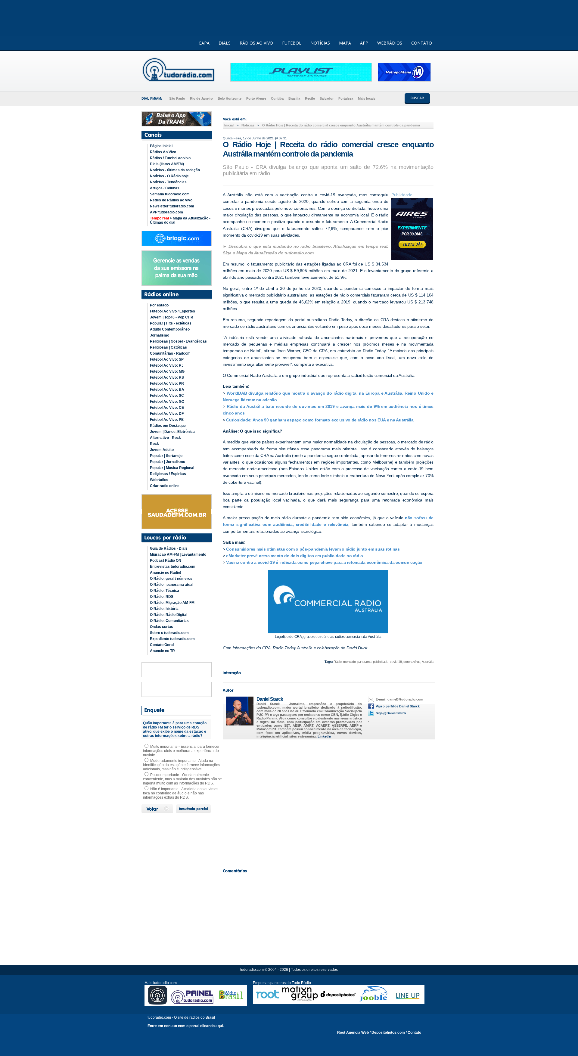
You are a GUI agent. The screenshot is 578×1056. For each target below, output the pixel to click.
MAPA (345, 43)
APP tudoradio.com (166, 212)
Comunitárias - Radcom (170, 353)
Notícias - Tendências (168, 182)
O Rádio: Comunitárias (169, 621)
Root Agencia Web (353, 1032)
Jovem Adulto (162, 450)
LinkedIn (324, 736)
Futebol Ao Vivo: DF (167, 414)
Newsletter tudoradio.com (172, 206)
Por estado (159, 305)
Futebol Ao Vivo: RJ (167, 365)
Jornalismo (159, 335)
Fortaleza (345, 98)
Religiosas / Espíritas (168, 474)
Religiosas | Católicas (168, 347)
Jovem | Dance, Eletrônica (172, 432)
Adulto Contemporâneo (170, 329)
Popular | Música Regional (172, 468)
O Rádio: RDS (161, 597)
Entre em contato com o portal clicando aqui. (186, 1026)
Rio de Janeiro (201, 98)
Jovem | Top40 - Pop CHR (171, 317)
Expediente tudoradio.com (172, 639)
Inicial (229, 125)
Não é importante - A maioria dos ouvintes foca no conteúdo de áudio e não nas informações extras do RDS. (180, 793)
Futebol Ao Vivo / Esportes (172, 311)
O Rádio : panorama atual (171, 584)
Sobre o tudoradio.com (169, 633)
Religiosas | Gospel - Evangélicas (178, 341)
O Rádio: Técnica (164, 591)
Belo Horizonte (229, 98)
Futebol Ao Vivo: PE (167, 420)
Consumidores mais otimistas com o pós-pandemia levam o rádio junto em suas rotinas (312, 549)
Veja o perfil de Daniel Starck (398, 706)
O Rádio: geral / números (171, 578)
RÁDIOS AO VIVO (256, 43)
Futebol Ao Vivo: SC (167, 395)
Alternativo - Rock (165, 438)
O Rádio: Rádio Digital (168, 615)
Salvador (327, 98)
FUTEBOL (291, 43)
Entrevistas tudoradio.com (172, 566)
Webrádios (159, 480)
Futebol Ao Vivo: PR (167, 383)
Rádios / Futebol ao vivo (170, 158)
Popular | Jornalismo (167, 462)
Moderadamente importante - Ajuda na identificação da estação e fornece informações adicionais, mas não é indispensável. (181, 765)
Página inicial (161, 146)
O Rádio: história (164, 609)
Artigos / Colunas (164, 188)
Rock (154, 444)
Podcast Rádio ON (165, 560)
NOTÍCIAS (320, 43)
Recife (310, 98)
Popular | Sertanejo (166, 456)
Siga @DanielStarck (391, 713)
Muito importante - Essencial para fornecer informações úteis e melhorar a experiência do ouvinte (181, 750)
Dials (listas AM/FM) (167, 164)
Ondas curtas (161, 627)
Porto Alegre (256, 98)
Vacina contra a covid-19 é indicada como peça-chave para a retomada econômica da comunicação (324, 562)
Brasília (294, 98)
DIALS (225, 43)
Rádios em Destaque (168, 426)
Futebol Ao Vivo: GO (167, 401)
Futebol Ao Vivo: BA (167, 389)
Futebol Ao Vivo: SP (167, 359)
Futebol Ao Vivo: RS (167, 377)
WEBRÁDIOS (389, 43)
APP (364, 43)
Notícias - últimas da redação (175, 170)
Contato (414, 1032)
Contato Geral (162, 645)
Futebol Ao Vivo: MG (167, 371)
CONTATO (421, 43)
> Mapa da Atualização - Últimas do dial (180, 220)
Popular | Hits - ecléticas (170, 323)
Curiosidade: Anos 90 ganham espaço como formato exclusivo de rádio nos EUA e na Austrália (319, 420)
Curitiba (277, 98)
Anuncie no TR (162, 651)
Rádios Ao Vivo (163, 152)
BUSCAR (417, 98)
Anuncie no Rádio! (165, 572)
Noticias (247, 125)
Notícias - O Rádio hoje (169, 176)
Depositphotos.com (388, 1032)
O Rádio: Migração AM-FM (172, 603)
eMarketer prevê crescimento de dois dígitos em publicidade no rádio (294, 555)
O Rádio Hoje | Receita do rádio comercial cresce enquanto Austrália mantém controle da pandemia (341, 125)
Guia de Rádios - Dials (169, 548)
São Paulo (177, 98)
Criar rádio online (164, 486)
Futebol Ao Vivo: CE (167, 407)
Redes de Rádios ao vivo (171, 200)
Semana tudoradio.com (170, 194)
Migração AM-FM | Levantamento (178, 554)
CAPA (204, 43)
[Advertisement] (328, 802)
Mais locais (366, 98)
